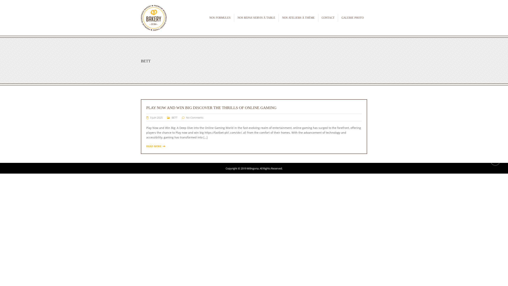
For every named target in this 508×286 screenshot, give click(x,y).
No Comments (194, 117)
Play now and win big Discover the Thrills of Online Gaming (211, 107)
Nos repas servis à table (256, 17)
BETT (174, 117)
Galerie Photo (353, 17)
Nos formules (220, 17)
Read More (153, 146)
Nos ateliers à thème (298, 17)
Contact (328, 17)
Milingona (253, 168)
